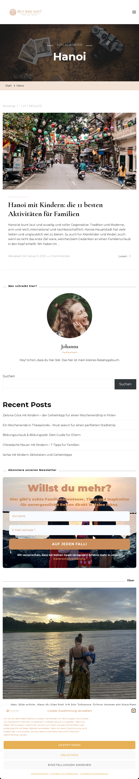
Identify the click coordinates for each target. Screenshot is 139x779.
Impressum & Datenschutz (64, 773)
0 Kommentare (60, 256)
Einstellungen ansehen (69, 765)
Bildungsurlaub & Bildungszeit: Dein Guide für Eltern (42, 435)
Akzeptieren (69, 745)
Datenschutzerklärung (69, 558)
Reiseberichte (18, 197)
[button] (133, 710)
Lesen (123, 256)
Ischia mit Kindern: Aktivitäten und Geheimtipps (37, 455)
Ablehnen (70, 755)
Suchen (9, 376)
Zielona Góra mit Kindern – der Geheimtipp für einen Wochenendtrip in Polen (59, 415)
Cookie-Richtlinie (40, 773)
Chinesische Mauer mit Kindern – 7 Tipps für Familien (41, 445)
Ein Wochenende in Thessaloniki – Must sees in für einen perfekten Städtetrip (59, 425)
